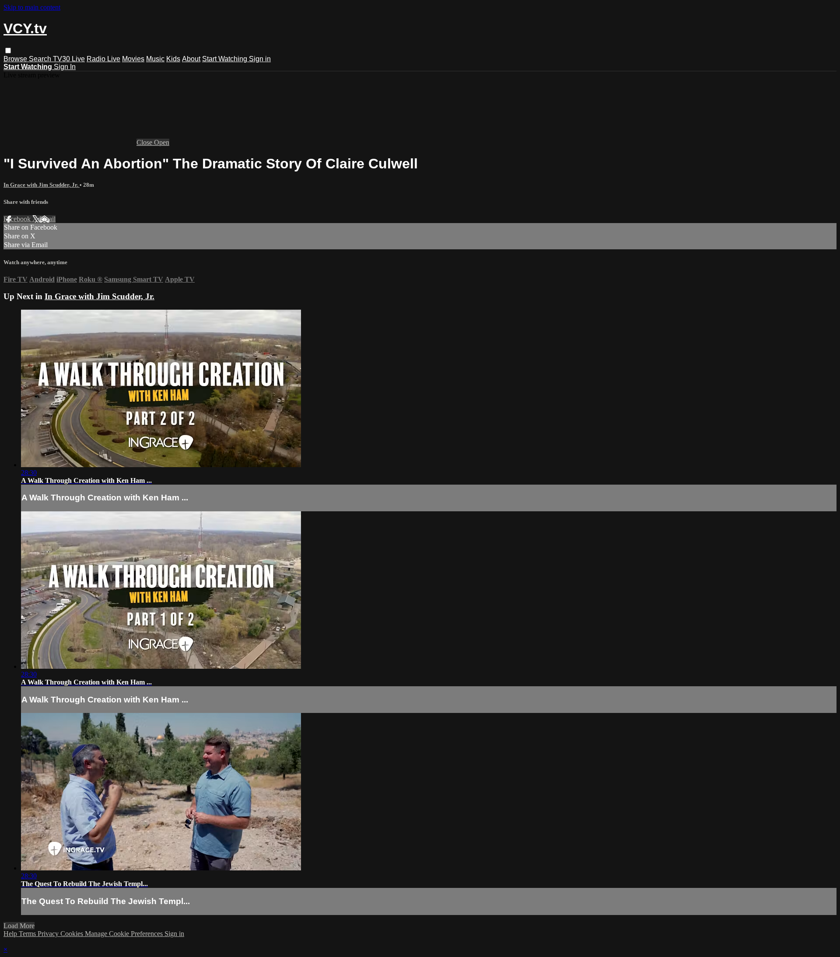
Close (145, 142)
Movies (133, 59)
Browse (16, 59)
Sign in (260, 59)
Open (161, 142)
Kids (173, 59)
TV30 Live (69, 59)
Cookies (72, 933)
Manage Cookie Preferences (124, 933)
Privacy (49, 933)
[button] (8, 50)
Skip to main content (32, 7)
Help (11, 933)
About (191, 59)
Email (47, 219)
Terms (28, 933)
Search (41, 59)
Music (155, 59)
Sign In (65, 66)
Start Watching (225, 59)
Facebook (18, 219)
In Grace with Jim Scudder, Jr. (42, 185)
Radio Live (103, 59)
